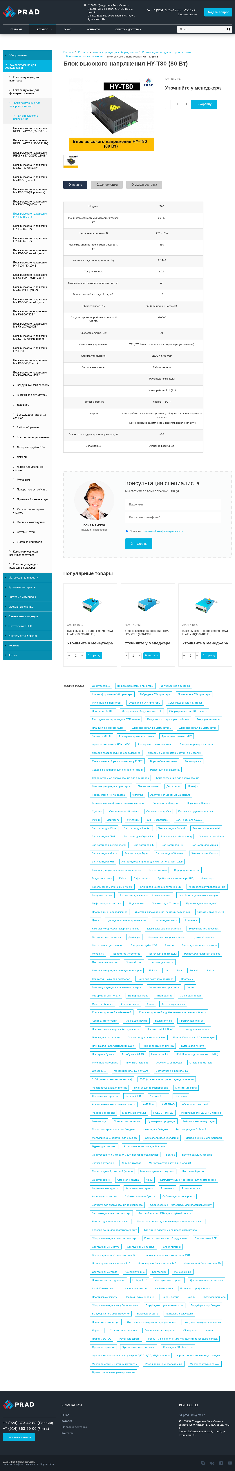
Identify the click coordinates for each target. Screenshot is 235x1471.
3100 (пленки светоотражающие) (112, 1079)
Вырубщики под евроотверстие (111, 1313)
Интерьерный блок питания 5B (202, 1263)
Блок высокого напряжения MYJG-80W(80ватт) (30, 362)
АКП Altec (148, 1104)
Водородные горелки (187, 870)
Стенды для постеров (127, 1121)
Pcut (179, 970)
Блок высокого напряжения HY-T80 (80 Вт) (30, 215)
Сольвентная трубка (158, 811)
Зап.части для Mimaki (205, 844)
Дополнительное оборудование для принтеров (120, 777)
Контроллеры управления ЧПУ (207, 886)
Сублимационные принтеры (185, 702)
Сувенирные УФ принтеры (144, 702)
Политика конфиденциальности (20, 1464)
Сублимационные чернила (178, 1196)
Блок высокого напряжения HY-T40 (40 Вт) (30, 240)
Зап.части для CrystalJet (138, 836)
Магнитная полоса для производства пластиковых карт (170, 1221)
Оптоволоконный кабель (124, 811)
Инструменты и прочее (22, 635)
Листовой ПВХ (133, 1096)
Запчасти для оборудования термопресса (117, 1204)
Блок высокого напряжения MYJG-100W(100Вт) (30, 325)
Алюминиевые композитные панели (113, 1104)
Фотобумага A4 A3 (133, 1054)
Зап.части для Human (212, 836)
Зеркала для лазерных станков (29, 416)
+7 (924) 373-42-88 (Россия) (173, 10)
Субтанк (97, 811)
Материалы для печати (23, 577)
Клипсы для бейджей (155, 1129)
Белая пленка (163, 1020)
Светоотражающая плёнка (172, 1070)
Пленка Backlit (159, 1054)
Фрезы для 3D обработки (178, 1347)
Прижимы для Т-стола (165, 903)
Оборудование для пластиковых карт (114, 1238)
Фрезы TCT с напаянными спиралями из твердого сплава (183, 1338)
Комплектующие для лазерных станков (24, 104)
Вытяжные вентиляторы (32, 394)
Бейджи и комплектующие (199, 1121)
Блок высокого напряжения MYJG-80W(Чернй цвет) (30, 276)
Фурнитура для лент (104, 1146)
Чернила (13, 645)
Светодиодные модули (106, 1246)
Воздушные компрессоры (32, 385)
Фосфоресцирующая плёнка (109, 1087)
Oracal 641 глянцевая (169, 1062)
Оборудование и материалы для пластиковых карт (181, 1204)
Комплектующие (135, 1271)
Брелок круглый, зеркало (197, 1154)
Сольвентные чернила (123, 1330)
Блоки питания (158, 870)
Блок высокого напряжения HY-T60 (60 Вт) (30, 227)
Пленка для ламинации (195, 1029)
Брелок (170, 1154)
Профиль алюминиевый (139, 1296)
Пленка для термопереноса (151, 1087)
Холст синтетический (104, 1020)
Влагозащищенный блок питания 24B (167, 1255)
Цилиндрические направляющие (126, 920)
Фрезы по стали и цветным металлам (114, 1363)
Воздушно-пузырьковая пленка (202, 1322)
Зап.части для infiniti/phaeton (109, 844)
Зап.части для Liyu (173, 844)
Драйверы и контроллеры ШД (175, 878)
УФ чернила (190, 1330)
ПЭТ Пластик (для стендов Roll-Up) (197, 1054)
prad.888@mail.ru (194, 1415)
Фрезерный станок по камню (155, 744)
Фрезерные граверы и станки (136, 736)
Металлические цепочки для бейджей (115, 1137)
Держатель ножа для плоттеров (111, 978)
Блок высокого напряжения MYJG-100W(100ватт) (30, 203)
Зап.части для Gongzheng (176, 836)
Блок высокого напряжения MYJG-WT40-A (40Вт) (30, 374)
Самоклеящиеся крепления (162, 1137)
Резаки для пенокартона (165, 769)
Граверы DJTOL (101, 1338)
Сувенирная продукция (23, 616)
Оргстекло (181, 1096)
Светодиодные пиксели (141, 1246)
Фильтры (137, 794)
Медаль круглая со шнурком (157, 1171)
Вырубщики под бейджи (205, 1305)
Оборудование (17, 55)
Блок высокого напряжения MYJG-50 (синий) (30, 178)
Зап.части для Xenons (204, 853)
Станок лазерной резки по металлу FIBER (117, 761)
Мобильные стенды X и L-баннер (201, 1112)
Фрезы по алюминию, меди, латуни (198, 1355)
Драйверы (23, 404)
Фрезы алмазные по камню (138, 1347)
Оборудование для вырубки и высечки (115, 1305)
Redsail (193, 970)
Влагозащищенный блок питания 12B (114, 1255)
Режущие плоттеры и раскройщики (168, 719)
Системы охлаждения (30, 522)
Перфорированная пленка (158, 1045)
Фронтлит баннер (102, 1004)
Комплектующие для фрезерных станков (24, 92)
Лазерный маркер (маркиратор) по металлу (174, 752)
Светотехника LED (20, 626)
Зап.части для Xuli (103, 861)
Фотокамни (167, 1188)
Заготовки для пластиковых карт (111, 1213)
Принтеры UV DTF (103, 711)
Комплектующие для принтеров (24, 79)
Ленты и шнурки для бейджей (204, 1137)
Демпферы (173, 786)
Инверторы (207, 878)
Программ (187, 978)
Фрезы (12, 655)
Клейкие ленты (164, 1288)
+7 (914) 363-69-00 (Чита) (26, 1428)
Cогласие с (156, 531)
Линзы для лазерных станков (28, 468)
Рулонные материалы (22, 587)
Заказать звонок (187, 14)
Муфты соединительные (107, 903)
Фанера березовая (103, 1112)
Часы (149, 1179)
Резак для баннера (214, 1296)
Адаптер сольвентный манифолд (170, 794)
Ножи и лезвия (170, 1296)
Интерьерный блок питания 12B (111, 1263)
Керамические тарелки (139, 1188)
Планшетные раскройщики (108, 727)
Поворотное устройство (31, 489)
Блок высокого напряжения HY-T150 (30, 349)
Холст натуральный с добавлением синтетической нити (172, 1012)
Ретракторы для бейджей (191, 1129)
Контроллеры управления (33, 437)
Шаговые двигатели (29, 541)
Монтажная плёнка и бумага (131, 1070)
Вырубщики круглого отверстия (164, 1305)
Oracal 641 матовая (201, 1062)
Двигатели (113, 819)
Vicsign (210, 970)
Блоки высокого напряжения (25, 117)
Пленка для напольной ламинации (113, 1045)
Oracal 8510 (99, 1070)
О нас (67, 29)
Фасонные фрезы (129, 1338)
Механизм (23, 479)
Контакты (93, 29)
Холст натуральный (173, 1004)
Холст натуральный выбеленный (111, 1012)
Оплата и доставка (128, 29)
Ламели (21, 456)
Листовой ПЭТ (158, 1096)
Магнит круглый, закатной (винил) (112, 1171)
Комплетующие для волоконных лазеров (23, 566)
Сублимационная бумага (140, 1196)
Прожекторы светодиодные (108, 1280)
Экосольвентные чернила (159, 1330)
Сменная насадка (128, 1179)
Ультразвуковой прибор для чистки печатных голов (151, 861)
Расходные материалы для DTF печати (116, 719)
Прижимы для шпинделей (201, 903)
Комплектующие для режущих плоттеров (24, 553)
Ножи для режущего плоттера (155, 978)
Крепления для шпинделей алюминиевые (145, 895)
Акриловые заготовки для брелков (144, 1146)
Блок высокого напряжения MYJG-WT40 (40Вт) (30, 288)
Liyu (166, 970)
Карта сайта (47, 1464)
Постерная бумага (103, 1054)
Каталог (42, 29)
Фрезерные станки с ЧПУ (176, 736)
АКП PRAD (168, 1104)
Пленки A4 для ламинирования (147, 1037)
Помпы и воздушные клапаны (196, 811)
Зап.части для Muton (104, 853)
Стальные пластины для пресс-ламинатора (170, 1229)
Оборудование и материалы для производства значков (125, 1154)
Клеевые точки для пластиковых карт (114, 1229)
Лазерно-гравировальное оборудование (116, 752)
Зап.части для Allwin (104, 836)
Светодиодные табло (104, 1271)
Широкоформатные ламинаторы (151, 727)
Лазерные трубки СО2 (30, 447)
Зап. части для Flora (104, 828)
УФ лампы (133, 819)
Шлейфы (192, 786)
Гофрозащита (141, 878)
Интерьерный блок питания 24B (157, 1263)
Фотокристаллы (191, 1188)
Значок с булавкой (103, 1162)
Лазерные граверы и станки (196, 744)
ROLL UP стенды (163, 1112)
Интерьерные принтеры (175, 685)
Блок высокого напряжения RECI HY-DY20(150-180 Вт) (30, 154)
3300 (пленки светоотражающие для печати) (167, 1079)
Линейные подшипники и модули (198, 895)
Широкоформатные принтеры (135, 685)
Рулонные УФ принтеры (106, 702)
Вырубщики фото (147, 1313)
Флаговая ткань (130, 1004)
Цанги (95, 920)
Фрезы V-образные (103, 1347)
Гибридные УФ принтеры (155, 694)
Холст (150, 1004)
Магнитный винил (186, 1087)
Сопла (190, 987)
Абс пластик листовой (195, 1104)
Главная (16, 29)
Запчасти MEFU (101, 736)
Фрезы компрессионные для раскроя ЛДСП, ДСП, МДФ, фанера (131, 1355)
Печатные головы (148, 786)
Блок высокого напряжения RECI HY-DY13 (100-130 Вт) (30, 142)
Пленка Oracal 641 (137, 1062)
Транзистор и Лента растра (108, 794)
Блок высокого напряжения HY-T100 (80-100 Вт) (30, 264)
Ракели (191, 1296)
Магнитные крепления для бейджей (113, 1129)
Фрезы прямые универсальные (163, 1363)
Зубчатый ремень (27, 427)
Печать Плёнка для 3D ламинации (194, 1037)
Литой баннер (164, 995)
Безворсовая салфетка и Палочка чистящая (118, 802)
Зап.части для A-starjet (206, 828)
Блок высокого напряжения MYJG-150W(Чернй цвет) (30, 337)
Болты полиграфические (195, 1288)
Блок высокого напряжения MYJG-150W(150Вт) (30, 166)
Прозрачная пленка (191, 1020)
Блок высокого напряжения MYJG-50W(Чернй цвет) (30, 301)
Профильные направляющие (109, 911)
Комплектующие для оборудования (20, 66)
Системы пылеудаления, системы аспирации (162, 911)
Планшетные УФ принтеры (194, 694)
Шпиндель (191, 920)
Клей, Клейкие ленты (104, 1288)
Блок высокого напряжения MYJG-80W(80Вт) (30, 313)
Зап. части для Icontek (137, 828)
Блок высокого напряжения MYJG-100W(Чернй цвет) (30, 191)
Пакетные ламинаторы (106, 1322)
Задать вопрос (218, 12)
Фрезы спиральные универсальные (113, 1372)
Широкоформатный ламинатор (197, 727)
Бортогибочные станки (163, 761)
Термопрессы (193, 761)
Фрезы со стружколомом (205, 1363)
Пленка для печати (136, 1020)
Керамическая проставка (164, 987)
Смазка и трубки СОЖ (210, 911)
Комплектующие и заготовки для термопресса (188, 1179)
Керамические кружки (105, 1188)
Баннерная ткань (138, 995)
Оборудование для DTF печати (188, 711)
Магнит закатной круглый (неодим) (170, 1162)
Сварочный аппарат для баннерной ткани (117, 769)
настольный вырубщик (179, 1313)
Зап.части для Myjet (136, 853)
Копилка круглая (131, 1162)
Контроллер (159, 1271)
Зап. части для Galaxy (189, 819)
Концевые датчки (102, 895)
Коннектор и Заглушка (166, 802)
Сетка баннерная (190, 995)
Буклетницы (99, 1121)
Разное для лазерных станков (28, 511)
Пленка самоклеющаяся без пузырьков (115, 1029)
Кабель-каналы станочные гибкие (112, 886)
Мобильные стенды (21, 606)
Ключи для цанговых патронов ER (160, 886)
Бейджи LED (139, 1280)
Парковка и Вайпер (198, 802)
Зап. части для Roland (171, 828)
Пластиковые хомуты (104, 1296)
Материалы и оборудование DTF (142, 711)
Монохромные (182, 1271)
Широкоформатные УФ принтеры (112, 694)
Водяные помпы (102, 878)
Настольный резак (193, 1171)
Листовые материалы (22, 597)
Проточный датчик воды (32, 499)
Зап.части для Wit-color (170, 853)
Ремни (96, 819)
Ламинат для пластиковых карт (110, 1221)
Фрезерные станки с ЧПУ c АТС (111, 744)
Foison (153, 970)
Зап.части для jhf (144, 844)
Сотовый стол (25, 532)
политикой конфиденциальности (163, 531)
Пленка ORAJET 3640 (160, 1029)
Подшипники (136, 903)
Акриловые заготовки (104, 1196)
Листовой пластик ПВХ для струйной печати (164, 1213)
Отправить (139, 543)
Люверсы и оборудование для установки (151, 1322)
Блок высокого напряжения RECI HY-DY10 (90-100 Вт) (30, 130)
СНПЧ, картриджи (157, 819)
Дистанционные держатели (206, 1280)
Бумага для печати (192, 1045)
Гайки (122, 878)
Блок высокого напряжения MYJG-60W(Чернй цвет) (30, 252)
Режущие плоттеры (208, 719)
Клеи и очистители (136, 1288)
